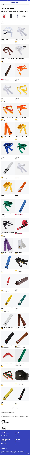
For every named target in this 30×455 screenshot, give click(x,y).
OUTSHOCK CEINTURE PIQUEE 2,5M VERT (6, 213)
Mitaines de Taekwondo (3, 421)
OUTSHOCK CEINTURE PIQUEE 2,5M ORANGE (20, 117)
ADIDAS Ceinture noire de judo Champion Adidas (7, 345)
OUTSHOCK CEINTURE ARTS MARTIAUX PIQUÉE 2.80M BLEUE (7, 156)
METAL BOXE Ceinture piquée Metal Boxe (20, 345)
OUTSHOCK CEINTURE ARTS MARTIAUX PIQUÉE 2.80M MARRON (7, 59)
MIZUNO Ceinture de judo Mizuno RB (19, 213)
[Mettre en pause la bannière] (27, 0)
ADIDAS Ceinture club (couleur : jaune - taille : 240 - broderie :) (7, 308)
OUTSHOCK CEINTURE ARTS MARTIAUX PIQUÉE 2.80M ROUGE (7, 363)
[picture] (8, 32)
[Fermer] (28, 0)
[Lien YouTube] (4, 443)
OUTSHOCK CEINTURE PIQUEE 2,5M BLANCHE (20, 39)
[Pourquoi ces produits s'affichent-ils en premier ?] (1, 23)
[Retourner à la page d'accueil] (14, 2)
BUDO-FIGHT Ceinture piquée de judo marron (20, 327)
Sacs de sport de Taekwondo (4, 427)
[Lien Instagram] (5, 443)
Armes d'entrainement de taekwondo (5, 426)
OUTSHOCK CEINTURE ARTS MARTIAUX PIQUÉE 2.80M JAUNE (21, 136)
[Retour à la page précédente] (13, 408)
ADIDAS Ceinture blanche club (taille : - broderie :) (7, 327)
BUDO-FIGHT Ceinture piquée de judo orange (6, 136)
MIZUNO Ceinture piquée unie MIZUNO (19, 363)
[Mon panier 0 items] (28, 2)
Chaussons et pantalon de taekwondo (5, 422)
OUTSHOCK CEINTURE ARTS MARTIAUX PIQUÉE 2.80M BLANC (7, 98)
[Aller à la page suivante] (17, 408)
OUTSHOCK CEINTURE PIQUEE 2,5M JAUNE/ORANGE (7, 117)
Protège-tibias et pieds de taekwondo (5, 423)
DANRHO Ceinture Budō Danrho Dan (19, 232)
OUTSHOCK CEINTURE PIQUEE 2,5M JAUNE (6, 194)
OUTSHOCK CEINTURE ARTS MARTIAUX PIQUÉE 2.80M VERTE (21, 156)
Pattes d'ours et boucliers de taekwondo (5, 429)
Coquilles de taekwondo (3, 428)
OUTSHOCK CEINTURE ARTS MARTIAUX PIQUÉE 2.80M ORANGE (21, 78)
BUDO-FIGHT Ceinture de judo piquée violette (6, 252)
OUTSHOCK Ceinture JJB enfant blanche (20, 58)
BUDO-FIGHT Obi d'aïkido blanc (19, 252)
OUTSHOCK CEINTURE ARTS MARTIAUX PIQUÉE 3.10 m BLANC (21, 176)
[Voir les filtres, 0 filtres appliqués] (2, 22)
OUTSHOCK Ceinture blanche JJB (5, 39)
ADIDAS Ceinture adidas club (18, 194)
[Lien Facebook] (1, 443)
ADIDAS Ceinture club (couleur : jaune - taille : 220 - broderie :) (7, 402)
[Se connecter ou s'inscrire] (26, 2)
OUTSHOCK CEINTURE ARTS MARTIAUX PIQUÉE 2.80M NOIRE (7, 233)
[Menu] (2, 2)
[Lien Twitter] (2, 443)
